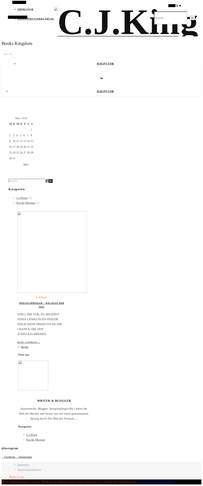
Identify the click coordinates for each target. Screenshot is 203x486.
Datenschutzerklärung (35, 19)
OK (139, 481)
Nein (144, 481)
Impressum (23, 464)
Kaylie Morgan (25, 202)
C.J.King (21, 197)
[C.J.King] (126, 22)
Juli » (26, 164)
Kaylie (24, 347)
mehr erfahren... (28, 342)
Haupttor (105, 63)
